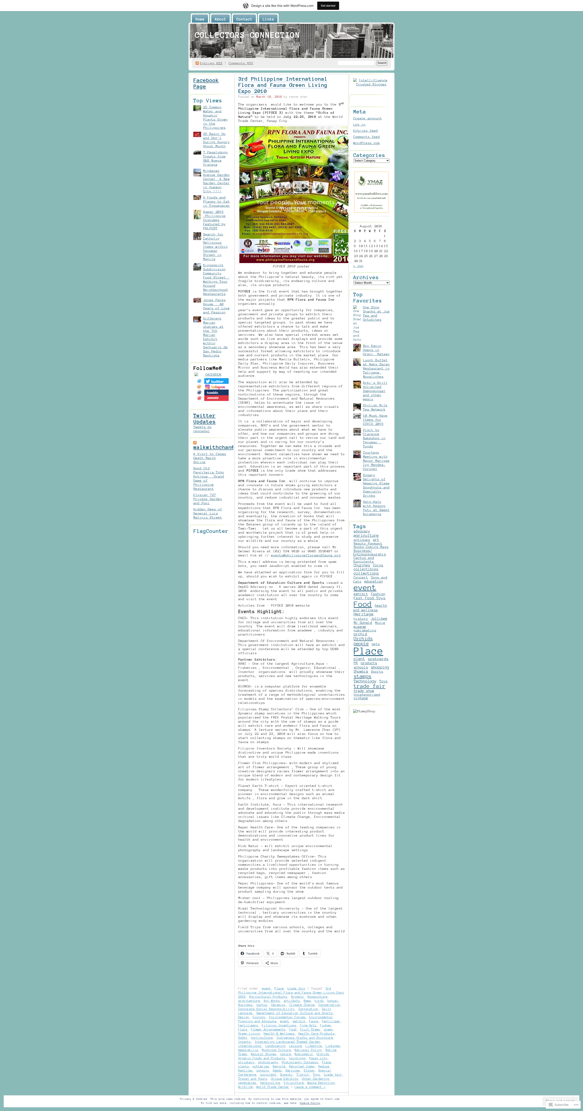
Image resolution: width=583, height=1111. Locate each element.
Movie (380, 623)
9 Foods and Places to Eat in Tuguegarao (216, 201)
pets (376, 644)
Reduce (323, 1066)
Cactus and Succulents (363, 559)
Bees (307, 1000)
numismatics (365, 630)
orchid (360, 634)
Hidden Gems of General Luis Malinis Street (207, 513)
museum (360, 627)
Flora (242, 1029)
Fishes (325, 1025)
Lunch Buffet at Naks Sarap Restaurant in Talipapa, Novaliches (376, 368)
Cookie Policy (310, 1103)
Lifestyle (314, 1046)
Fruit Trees (310, 1029)
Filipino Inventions (279, 1025)
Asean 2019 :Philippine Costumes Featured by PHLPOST (214, 220)
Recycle (279, 1066)
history (361, 618)
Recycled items (302, 1066)
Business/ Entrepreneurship (369, 552)
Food (293, 1029)
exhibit (299, 1021)
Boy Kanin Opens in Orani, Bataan (376, 350)
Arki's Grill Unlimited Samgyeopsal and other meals (375, 391)
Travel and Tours (252, 1078)
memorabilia (248, 1050)
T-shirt (303, 1074)
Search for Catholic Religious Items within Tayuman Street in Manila (215, 247)
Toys (316, 1074)
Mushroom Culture (276, 1050)
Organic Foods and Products (262, 1058)
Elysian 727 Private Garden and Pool (207, 499)
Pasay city (318, 1058)
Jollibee (379, 618)
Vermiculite (270, 1083)
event (266, 988)
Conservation (329, 1005)
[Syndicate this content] (195, 442)
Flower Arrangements (268, 1029)
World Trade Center (272, 1087)
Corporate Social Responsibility (266, 1009)
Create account (367, 118)
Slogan (309, 1070)
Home (200, 19)
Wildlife (245, 1087)
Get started (328, 5)
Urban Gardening (315, 1078)
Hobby (242, 1037)
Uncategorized (367, 694)
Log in (359, 124)
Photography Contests (300, 1062)
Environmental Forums (287, 1017)
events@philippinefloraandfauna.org (306, 555)
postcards (378, 659)
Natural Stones (263, 1054)
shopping (380, 667)
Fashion (378, 594)
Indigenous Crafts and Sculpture (304, 1037)
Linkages (333, 1046)
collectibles (366, 569)
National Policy (308, 1050)
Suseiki (286, 1074)
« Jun (358, 266)
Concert (361, 577)
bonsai (332, 1000)
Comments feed (366, 137)
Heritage (364, 614)
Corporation (308, 1009)
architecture (249, 1000)
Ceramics (278, 1005)
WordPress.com (366, 143)
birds (319, 1000)
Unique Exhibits (284, 1078)
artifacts (292, 1000)
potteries (261, 1066)
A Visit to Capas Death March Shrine (209, 458)
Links (268, 19)
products (369, 663)
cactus (261, 1005)
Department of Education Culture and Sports (294, 1013)
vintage (361, 698)
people (361, 643)
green (328, 1029)
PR (356, 663)
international (250, 1046)
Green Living (249, 1033)
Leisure (295, 1046)
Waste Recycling (321, 1083)
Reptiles (245, 1070)
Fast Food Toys (370, 598)
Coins (378, 565)
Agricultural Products (268, 996)
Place (279, 988)
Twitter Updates (204, 419)
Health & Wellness (279, 1033)
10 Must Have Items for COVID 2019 (375, 420)
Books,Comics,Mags (371, 547)
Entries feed (365, 130)
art (376, 540)
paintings (297, 1058)
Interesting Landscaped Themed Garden (287, 1042)
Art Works (272, 1000)
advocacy (362, 531)
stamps (362, 676)
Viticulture (294, 1083)
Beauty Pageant (368, 543)
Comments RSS (241, 63)
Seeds (277, 1070)
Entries (211, 63)
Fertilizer (331, 1021)
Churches (362, 565)
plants (243, 1066)
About (220, 19)
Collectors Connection (247, 35)
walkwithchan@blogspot (226, 447)
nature (285, 1054)
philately (246, 1062)
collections (366, 573)
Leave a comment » (310, 1087)
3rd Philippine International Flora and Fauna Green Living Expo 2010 (282, 85)
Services (293, 1070)
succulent (268, 1074)
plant (359, 659)
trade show (364, 691)
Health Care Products (316, 1033)
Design (243, 1017)
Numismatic (304, 1054)
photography (268, 1062)
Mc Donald (363, 623)
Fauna (313, 1021)
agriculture (366, 535)
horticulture (262, 1037)
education (373, 581)
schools (262, 1070)
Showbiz (361, 671)
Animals (297, 996)
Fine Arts (308, 1025)
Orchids (323, 1054)
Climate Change (302, 1005)
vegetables (247, 1083)
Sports (377, 671)
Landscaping (276, 1046)
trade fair (296, 988)
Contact (244, 19)
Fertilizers (248, 1025)
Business (245, 1005)
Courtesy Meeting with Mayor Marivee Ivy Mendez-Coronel (376, 461)
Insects (244, 1042)
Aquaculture (317, 996)
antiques (362, 540)
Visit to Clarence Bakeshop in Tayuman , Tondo (374, 438)
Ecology (259, 1017)
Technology (365, 681)
